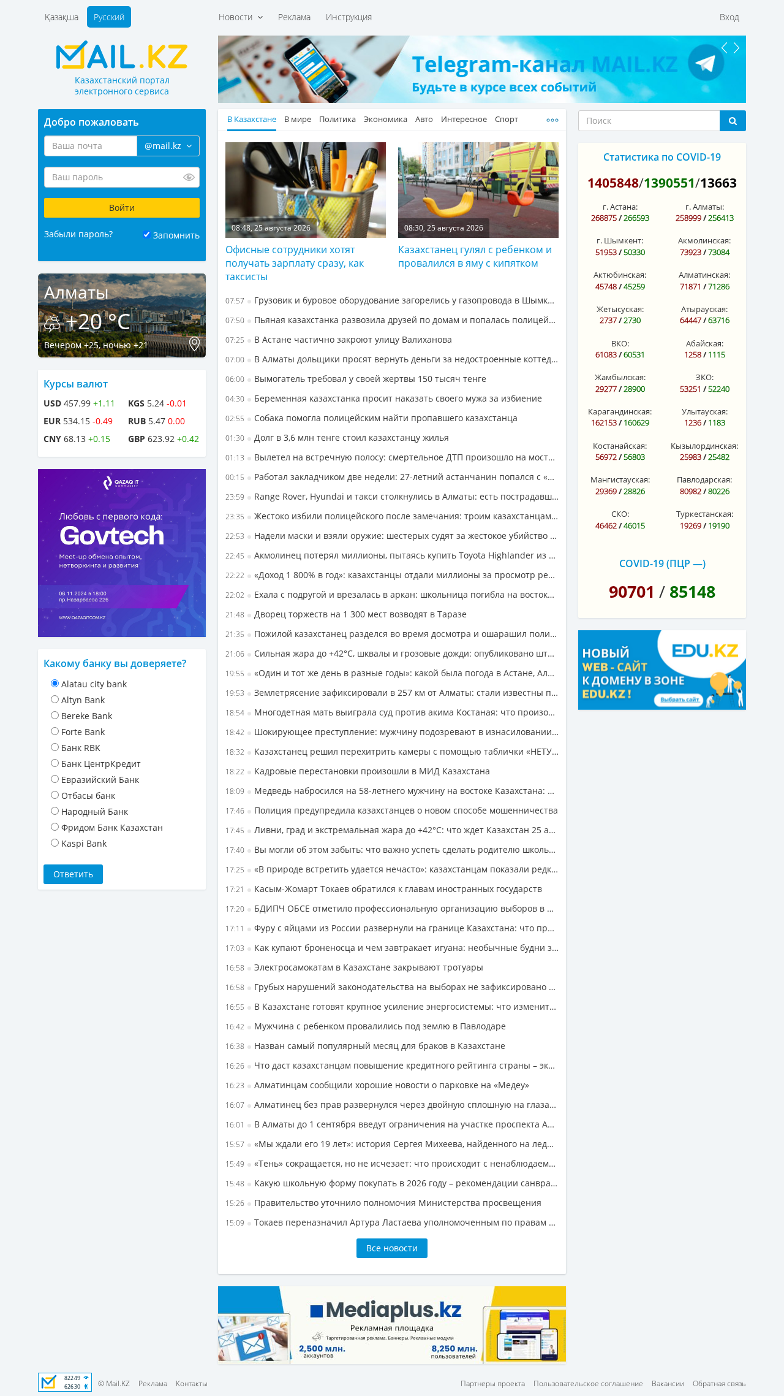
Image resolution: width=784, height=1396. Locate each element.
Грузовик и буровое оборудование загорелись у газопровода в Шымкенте (392, 300)
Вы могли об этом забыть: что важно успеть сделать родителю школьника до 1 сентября (392, 849)
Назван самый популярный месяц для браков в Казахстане (365, 1045)
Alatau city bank (94, 684)
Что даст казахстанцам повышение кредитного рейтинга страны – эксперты (392, 1065)
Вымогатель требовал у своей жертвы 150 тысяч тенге (355, 378)
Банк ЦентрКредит (101, 763)
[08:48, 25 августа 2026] (305, 189)
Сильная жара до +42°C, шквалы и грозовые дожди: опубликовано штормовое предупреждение (392, 653)
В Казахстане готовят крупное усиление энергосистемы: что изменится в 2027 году (392, 1006)
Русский (109, 17)
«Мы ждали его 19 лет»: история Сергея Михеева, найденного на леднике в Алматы (392, 1144)
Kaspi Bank (84, 843)
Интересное (464, 119)
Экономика (385, 119)
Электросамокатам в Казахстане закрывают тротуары (354, 967)
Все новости (392, 1248)
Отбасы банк (88, 795)
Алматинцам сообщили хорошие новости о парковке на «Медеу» (377, 1085)
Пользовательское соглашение (588, 1383)
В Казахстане (251, 119)
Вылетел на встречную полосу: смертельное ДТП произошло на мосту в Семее (392, 457)
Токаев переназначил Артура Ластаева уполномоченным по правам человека (392, 1222)
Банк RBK (80, 747)
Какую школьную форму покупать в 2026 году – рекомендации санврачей (392, 1183)
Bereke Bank (86, 716)
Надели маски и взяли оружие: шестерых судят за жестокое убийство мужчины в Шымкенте (392, 535)
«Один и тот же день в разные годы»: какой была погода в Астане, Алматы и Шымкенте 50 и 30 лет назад (392, 673)
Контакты (192, 1383)
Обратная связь (719, 1383)
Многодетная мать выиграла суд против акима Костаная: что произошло (392, 712)
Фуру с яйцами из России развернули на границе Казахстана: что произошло (392, 928)
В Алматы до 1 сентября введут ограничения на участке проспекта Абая (392, 1124)
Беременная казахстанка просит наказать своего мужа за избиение (383, 398)
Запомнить (176, 235)
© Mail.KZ (114, 1383)
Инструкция (349, 17)
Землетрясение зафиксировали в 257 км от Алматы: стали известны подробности (392, 692)
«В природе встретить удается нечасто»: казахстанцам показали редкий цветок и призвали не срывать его (392, 869)
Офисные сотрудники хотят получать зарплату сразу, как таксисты (294, 263)
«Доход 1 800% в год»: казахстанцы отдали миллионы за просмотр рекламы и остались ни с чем (392, 575)
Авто (424, 119)
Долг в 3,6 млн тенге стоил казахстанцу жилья (337, 437)
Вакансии (668, 1383)
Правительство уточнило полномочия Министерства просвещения (383, 1202)
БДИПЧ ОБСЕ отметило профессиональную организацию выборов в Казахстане (392, 908)
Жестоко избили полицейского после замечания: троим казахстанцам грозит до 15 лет (392, 516)
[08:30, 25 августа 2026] (478, 189)
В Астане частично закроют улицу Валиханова (338, 339)
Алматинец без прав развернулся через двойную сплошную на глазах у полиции (392, 1104)
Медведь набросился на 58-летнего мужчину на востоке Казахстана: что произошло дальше (392, 790)
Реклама (294, 17)
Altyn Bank (83, 700)
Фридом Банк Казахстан (112, 827)
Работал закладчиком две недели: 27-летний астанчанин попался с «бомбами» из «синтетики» (392, 476)
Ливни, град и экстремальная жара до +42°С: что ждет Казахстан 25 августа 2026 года (392, 830)
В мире (297, 119)
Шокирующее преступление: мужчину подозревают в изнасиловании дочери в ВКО (392, 732)
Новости (238, 17)
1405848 (613, 182)
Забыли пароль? (78, 234)
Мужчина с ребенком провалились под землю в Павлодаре (365, 1026)
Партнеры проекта (493, 1383)
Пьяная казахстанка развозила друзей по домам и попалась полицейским (392, 320)
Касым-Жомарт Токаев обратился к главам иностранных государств (383, 888)
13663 (718, 182)
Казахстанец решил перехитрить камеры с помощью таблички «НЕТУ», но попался (392, 751)
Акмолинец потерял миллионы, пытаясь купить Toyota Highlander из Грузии (392, 555)
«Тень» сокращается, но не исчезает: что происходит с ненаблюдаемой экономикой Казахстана (392, 1163)
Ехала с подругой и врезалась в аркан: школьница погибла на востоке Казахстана (392, 594)
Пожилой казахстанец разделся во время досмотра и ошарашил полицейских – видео (392, 633)
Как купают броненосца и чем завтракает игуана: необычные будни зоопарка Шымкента (392, 947)
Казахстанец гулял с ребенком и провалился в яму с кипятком (475, 256)
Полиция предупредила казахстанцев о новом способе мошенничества (391, 810)
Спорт (506, 119)
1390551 (669, 182)
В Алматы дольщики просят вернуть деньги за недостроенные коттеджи (392, 359)
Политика (337, 119)
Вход (729, 17)
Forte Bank (83, 732)
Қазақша (61, 17)
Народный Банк (94, 811)
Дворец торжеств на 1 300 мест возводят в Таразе (346, 614)
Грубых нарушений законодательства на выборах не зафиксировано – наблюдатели (392, 987)
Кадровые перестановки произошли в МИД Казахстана (357, 771)
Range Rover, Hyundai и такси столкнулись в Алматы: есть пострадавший (392, 496)
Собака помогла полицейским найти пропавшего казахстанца (371, 418)
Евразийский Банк (100, 779)
